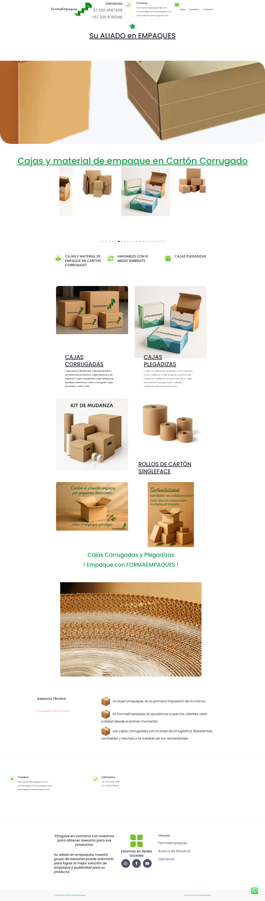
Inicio (182, 9)
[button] (58, 201)
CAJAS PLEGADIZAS (160, 360)
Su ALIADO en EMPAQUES (132, 36)
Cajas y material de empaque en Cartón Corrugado (133, 161)
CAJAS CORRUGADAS (84, 360)
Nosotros (194, 9)
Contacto (208, 9)
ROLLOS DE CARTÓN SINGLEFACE (164, 467)
